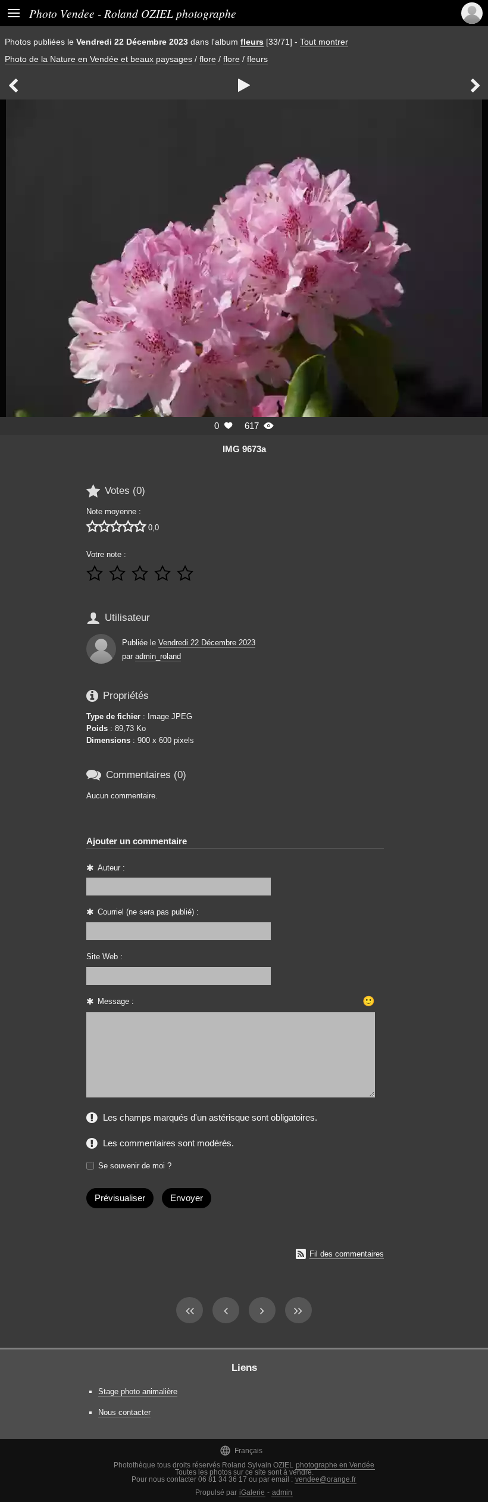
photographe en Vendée (335, 1465)
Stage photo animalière (137, 1391)
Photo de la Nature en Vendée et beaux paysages (98, 59)
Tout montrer (324, 41)
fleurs (252, 41)
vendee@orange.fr (325, 1479)
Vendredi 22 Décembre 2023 (206, 642)
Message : (116, 1001)
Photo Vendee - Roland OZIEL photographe (132, 13)
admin (282, 1492)
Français (241, 1450)
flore (207, 59)
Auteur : (111, 867)
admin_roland (158, 656)
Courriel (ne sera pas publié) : (148, 911)
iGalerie (252, 1492)
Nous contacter (124, 1412)
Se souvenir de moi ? (134, 1165)
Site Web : (104, 956)
